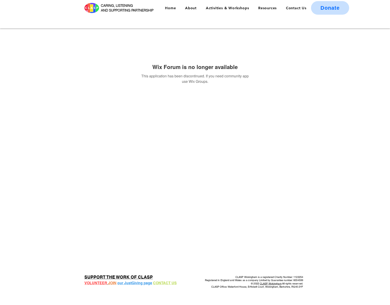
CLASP (264, 283)
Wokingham (275, 283)
